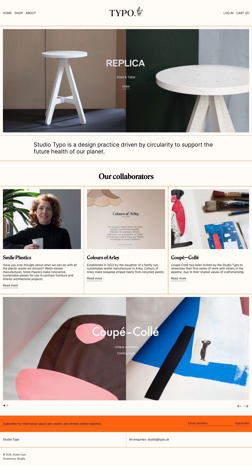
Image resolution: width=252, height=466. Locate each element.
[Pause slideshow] (3, 297)
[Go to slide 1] (4, 405)
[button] (242, 13)
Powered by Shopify (14, 458)
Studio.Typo (11, 439)
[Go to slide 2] (7, 405)
